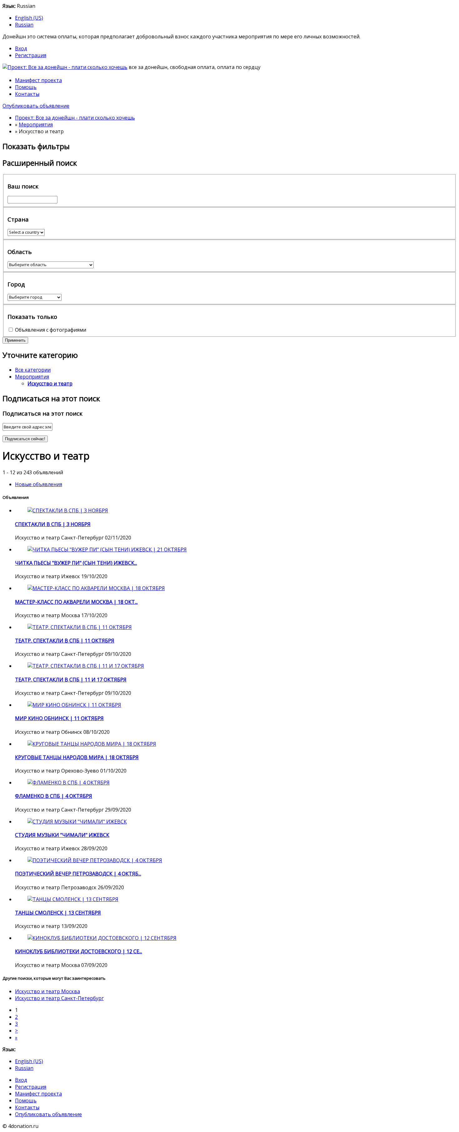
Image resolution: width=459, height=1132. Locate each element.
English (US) (29, 17)
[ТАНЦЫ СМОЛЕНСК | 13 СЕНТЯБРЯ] (72, 899)
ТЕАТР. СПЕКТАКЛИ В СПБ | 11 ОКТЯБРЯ (64, 640)
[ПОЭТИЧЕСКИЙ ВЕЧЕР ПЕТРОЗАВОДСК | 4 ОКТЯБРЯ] (94, 860)
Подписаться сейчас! (25, 439)
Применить (15, 340)
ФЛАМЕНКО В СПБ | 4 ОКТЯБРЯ (53, 796)
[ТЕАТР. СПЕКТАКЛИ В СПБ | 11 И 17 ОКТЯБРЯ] (85, 665)
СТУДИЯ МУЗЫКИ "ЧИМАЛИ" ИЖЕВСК (62, 835)
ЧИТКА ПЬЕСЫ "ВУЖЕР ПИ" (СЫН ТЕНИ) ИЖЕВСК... (76, 562)
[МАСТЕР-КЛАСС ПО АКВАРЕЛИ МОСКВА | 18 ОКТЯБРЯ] (96, 588)
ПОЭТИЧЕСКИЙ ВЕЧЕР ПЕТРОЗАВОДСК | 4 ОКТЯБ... (78, 873)
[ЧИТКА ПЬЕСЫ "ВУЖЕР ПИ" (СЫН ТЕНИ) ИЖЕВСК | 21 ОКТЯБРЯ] (107, 549)
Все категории (33, 369)
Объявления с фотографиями (50, 329)
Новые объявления (38, 484)
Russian (24, 24)
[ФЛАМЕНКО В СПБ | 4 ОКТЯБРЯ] (68, 782)
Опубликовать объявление (35, 105)
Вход (21, 48)
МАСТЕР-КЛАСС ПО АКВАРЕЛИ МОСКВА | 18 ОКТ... (76, 601)
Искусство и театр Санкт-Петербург (59, 998)
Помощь (26, 87)
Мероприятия (32, 376)
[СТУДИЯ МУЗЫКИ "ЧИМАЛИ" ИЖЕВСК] (77, 821)
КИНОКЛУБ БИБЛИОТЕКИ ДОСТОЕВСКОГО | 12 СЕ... (78, 951)
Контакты (27, 93)
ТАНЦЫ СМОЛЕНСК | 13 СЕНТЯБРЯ (58, 912)
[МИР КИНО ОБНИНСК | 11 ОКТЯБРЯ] (74, 704)
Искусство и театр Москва (47, 991)
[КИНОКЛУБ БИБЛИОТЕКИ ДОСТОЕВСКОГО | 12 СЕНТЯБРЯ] (101, 937)
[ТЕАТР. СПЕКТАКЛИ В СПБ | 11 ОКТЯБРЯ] (79, 627)
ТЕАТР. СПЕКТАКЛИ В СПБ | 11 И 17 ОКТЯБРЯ (70, 679)
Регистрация (30, 55)
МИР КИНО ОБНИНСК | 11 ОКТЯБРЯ (59, 718)
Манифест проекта (38, 80)
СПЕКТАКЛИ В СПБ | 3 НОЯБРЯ (53, 524)
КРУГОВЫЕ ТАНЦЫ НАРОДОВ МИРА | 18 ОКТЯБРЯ (77, 757)
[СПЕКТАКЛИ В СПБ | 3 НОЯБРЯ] (67, 510)
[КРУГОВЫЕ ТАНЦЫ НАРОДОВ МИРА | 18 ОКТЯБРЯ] (91, 743)
